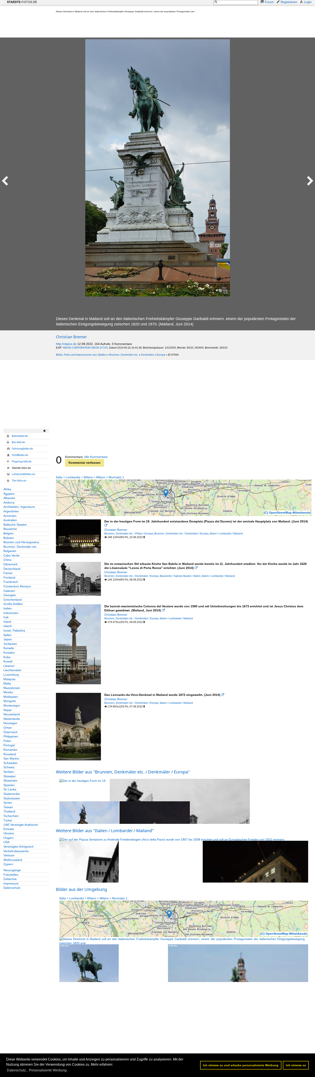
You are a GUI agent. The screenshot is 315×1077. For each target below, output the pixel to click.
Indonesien (10, 613)
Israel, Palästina (14, 630)
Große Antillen (13, 604)
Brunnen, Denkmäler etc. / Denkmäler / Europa (181, 533)
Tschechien (11, 816)
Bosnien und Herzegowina (21, 542)
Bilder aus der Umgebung (81, 889)
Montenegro (11, 705)
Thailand (9, 811)
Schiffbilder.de (20, 455)
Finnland (9, 577)
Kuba (6, 657)
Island (7, 626)
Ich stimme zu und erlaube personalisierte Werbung (240, 1065)
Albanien (9, 498)
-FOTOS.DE (22, 2)
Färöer (8, 573)
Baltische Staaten (15, 524)
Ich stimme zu (296, 1065)
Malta (7, 683)
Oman (7, 727)
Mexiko (8, 692)
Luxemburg (11, 674)
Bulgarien (9, 551)
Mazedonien (11, 688)
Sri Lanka (9, 789)
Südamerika (11, 794)
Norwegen (10, 723)
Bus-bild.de (18, 442)
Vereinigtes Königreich (18, 846)
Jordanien (10, 643)
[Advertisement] (134, 26)
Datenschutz (11, 887)
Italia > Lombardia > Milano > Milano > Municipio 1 (90, 477)
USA (6, 842)
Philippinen (10, 736)
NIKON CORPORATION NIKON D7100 (85, 347)
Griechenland (12, 599)
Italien (7, 635)
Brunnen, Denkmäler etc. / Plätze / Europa (128, 533)
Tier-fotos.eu (19, 480)
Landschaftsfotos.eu (23, 474)
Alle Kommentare (96, 457)
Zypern (8, 864)
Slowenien (10, 780)
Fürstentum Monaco (17, 586)
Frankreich (10, 582)
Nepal (7, 710)
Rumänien (10, 749)
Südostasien (11, 798)
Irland (7, 621)
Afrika (7, 489)
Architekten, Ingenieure (19, 506)
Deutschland (11, 568)
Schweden (10, 763)
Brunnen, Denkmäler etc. (123, 354)
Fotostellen (10, 874)
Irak (6, 617)
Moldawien (10, 696)
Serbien (8, 771)
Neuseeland (11, 714)
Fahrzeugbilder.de (22, 448)
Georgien (9, 595)
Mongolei (9, 701)
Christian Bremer (71, 336)
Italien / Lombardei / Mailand (226, 533)
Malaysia (9, 679)
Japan (7, 639)
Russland (9, 754)
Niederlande (11, 719)
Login (308, 2)
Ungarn (8, 837)
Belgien (8, 533)
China (7, 559)
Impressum (11, 883)
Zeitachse (10, 879)
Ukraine (8, 833)
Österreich (10, 732)
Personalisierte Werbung (48, 1070)
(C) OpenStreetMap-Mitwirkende (287, 512)
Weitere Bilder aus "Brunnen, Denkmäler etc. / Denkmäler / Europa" (123, 772)
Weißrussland (12, 860)
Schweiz (9, 767)
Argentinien (11, 511)
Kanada (8, 648)
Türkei (7, 820)
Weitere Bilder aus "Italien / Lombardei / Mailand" (105, 830)
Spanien (9, 785)
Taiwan (8, 807)
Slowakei (9, 776)
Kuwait (7, 661)
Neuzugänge (12, 870)
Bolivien (8, 538)
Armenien (9, 515)
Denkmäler (147, 354)
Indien (7, 608)
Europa (161, 354)
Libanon (8, 666)
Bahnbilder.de (20, 436)
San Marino (11, 758)
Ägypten (9, 493)
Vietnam (9, 855)
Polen (7, 741)
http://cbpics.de (66, 344)
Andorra (8, 502)
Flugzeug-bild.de (22, 461)
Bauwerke (10, 529)
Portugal (9, 745)
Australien (10, 520)
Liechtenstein (12, 670)
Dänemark (10, 564)
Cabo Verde (11, 555)
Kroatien (9, 652)
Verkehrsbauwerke (16, 851)
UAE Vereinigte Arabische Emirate (20, 827)
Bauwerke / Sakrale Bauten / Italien (180, 576)
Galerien (9, 591)
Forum (269, 2)
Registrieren (289, 2)
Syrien (7, 802)
